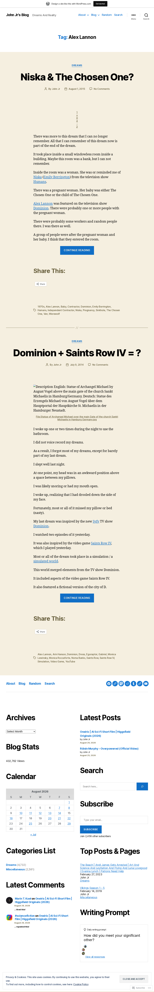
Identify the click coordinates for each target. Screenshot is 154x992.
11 (30, 813)
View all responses (95, 956)
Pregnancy (89, 310)
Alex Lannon (43, 204)
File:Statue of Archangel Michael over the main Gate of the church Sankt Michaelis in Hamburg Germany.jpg (77, 418)
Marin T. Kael (23, 898)
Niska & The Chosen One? (77, 77)
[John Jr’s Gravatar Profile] (115, 683)
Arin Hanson (59, 654)
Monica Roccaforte (59, 657)
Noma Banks (78, 657)
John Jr (56, 88)
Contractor (73, 306)
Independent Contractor (61, 310)
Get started (100, 4)
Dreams (77, 65)
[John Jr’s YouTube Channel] (146, 683)
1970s (41, 306)
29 (69, 823)
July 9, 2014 (77, 364)
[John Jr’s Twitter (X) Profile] (139, 683)
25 (30, 823)
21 (59, 818)
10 (20, 813)
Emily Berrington (57, 177)
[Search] (142, 786)
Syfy (96, 521)
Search (118, 14)
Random (107, 14)
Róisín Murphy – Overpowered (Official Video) (109, 748)
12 (40, 813)
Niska (37, 177)
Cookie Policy (81, 984)
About (82, 14)
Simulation (43, 661)
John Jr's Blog (17, 15)
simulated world (45, 561)
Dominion (41, 208)
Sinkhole (100, 310)
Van (46, 313)
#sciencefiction (25, 915)
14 (59, 813)
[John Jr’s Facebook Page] (109, 683)
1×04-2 (77, 119)
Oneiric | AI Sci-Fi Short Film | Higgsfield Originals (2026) (43, 900)
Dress (82, 654)
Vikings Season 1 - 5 (92, 887)
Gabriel (102, 654)
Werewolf (54, 313)
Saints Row (92, 657)
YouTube (70, 661)
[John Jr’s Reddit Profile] (127, 683)
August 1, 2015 (77, 88)
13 (49, 813)
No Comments (101, 88)
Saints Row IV (101, 543)
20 (49, 818)
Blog (93, 14)
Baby (63, 306)
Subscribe (91, 829)
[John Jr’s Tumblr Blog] (133, 683)
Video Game (57, 661)
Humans (39, 182)
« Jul (33, 834)
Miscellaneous (15, 869)
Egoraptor (91, 654)
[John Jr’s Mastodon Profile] (121, 683)
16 (11, 818)
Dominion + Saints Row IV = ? (77, 353)
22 (69, 818)
